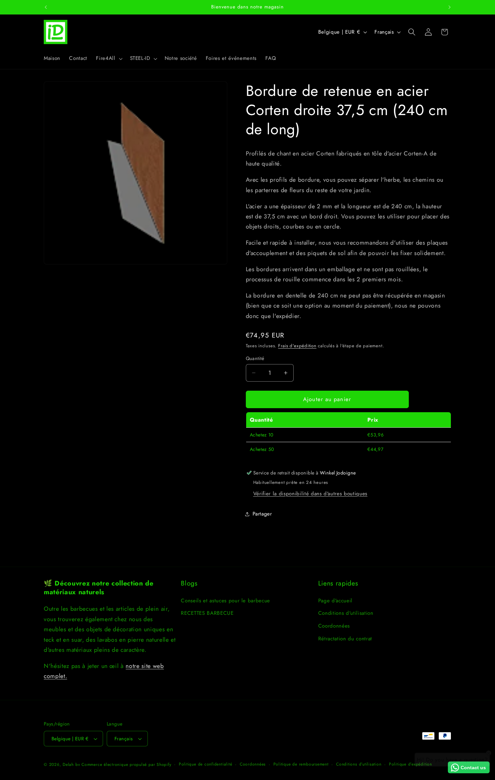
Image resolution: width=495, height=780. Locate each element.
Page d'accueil (335, 600)
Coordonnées (334, 626)
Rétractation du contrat (345, 638)
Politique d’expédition (410, 764)
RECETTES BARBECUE (207, 613)
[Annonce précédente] (45, 7)
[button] (108, 58)
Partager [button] (262, 514)
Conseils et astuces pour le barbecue (225, 600)
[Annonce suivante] (449, 7)
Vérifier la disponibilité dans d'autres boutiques (310, 493)
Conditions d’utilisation (358, 764)
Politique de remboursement (301, 764)
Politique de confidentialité (205, 764)
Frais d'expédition (297, 346)
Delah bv (71, 764)
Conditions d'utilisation (345, 613)
